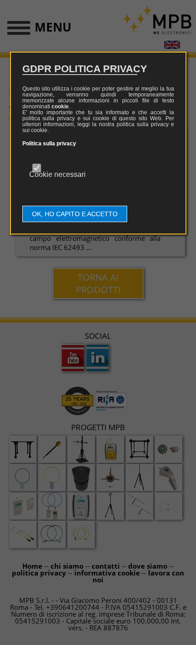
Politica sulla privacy (49, 143)
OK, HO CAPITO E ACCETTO (75, 214)
